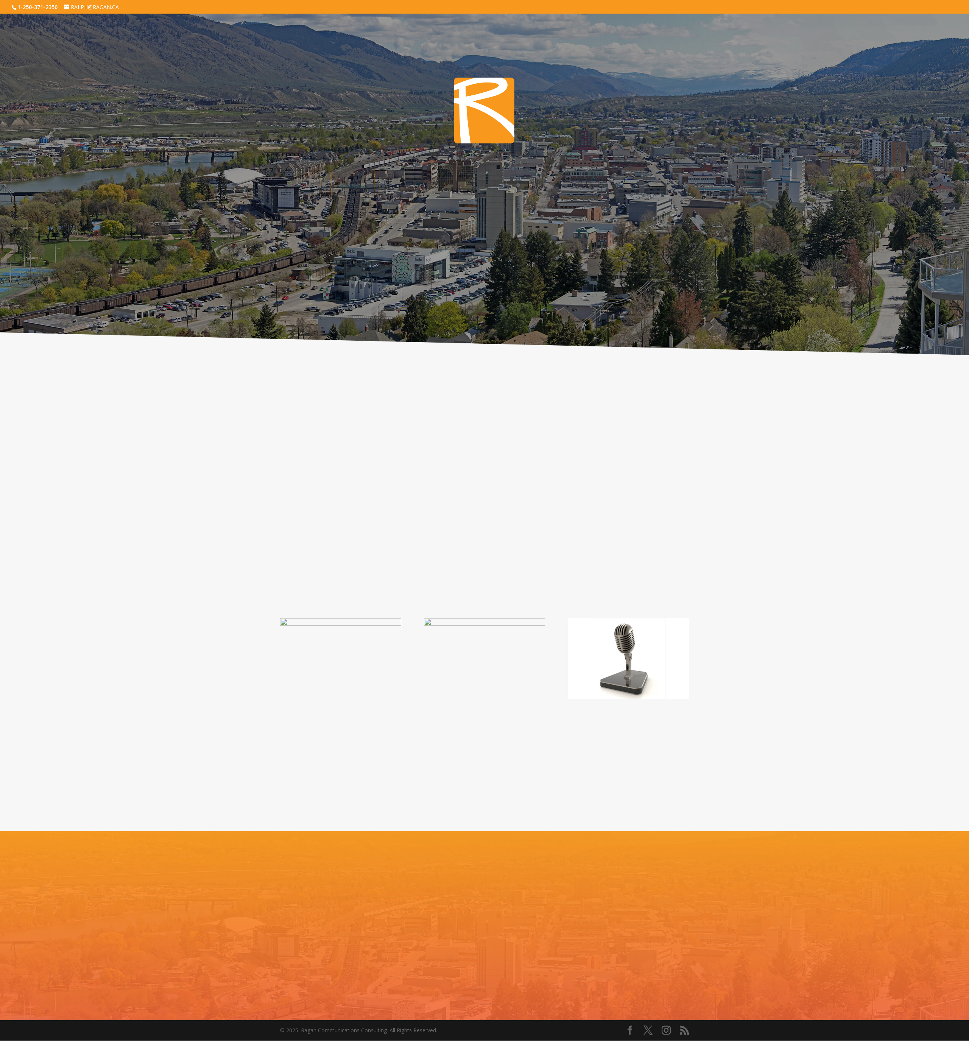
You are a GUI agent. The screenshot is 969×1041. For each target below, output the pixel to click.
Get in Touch (485, 962)
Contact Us (484, 264)
